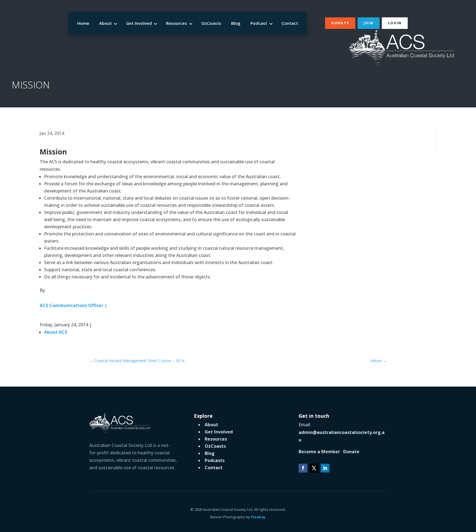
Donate (340, 23)
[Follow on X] (314, 468)
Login (395, 23)
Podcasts (215, 460)
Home (83, 23)
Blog (235, 23)
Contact (290, 23)
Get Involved (139, 23)
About (105, 23)
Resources (176, 23)
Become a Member (319, 452)
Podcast (258, 23)
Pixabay (258, 516)
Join (368, 23)
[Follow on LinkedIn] (325, 468)
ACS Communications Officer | (73, 305)
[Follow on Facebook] (303, 468)
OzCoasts (211, 23)
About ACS (55, 332)
